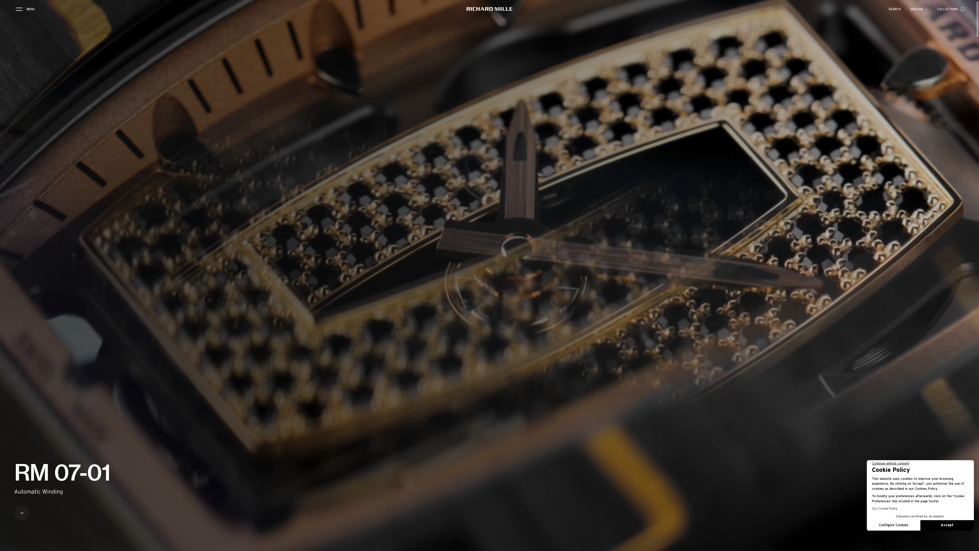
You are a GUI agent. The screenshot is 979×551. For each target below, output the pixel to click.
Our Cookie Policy (884, 508)
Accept (947, 525)
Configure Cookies (893, 525)
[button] (971, 545)
